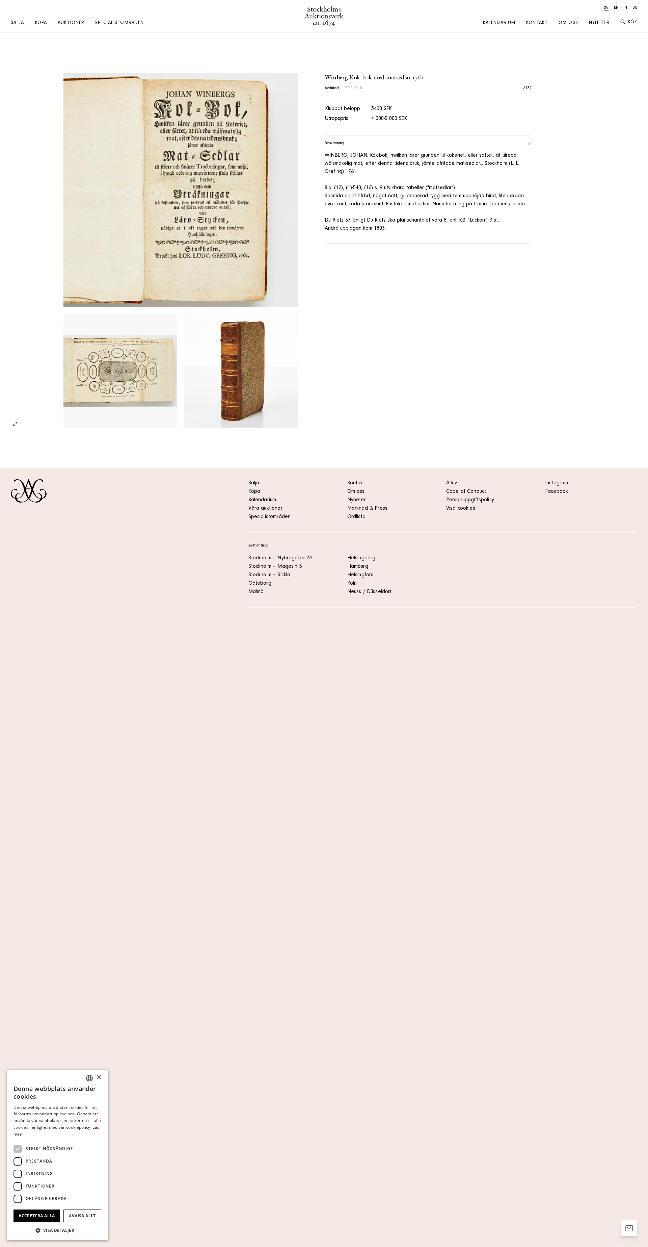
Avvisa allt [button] (82, 1216)
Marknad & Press (367, 508)
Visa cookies (460, 508)
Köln (352, 583)
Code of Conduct (466, 491)
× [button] (98, 1077)
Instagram (556, 483)
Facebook (556, 491)
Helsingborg (361, 558)
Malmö (256, 592)
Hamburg (357, 566)
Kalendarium (499, 23)
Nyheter (599, 23)
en (616, 8)
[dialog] (57, 1155)
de (634, 8)
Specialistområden (119, 23)
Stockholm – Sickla (269, 575)
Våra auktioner (265, 508)
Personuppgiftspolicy (470, 500)
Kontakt (537, 23)
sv (606, 8)
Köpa (41, 23)
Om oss (568, 23)
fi (625, 8)
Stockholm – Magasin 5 (275, 566)
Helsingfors (360, 575)
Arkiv (451, 483)
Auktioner (71, 23)
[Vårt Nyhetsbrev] (629, 1228)
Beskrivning (334, 144)
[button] (57, 1230)
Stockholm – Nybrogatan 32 (280, 558)
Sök (632, 22)
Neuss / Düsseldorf (369, 592)
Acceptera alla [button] (37, 1216)
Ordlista (356, 517)
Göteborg (259, 583)
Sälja (17, 23)
